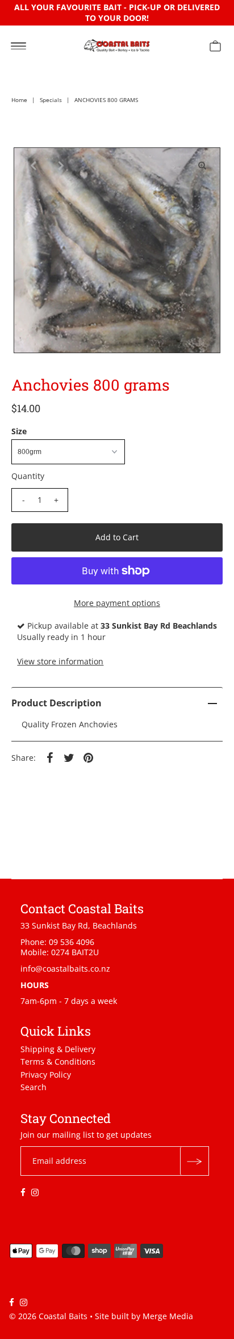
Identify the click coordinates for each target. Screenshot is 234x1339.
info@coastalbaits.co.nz (65, 968)
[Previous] (31, 165)
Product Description (56, 703)
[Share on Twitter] (68, 756)
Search (33, 1087)
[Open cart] (215, 45)
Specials (51, 100)
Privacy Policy (45, 1074)
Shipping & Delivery (57, 1049)
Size (19, 431)
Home (19, 100)
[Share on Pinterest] (88, 756)
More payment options (117, 603)
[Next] (59, 165)
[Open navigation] (18, 45)
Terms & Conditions (57, 1061)
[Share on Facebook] (49, 756)
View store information (60, 661)
